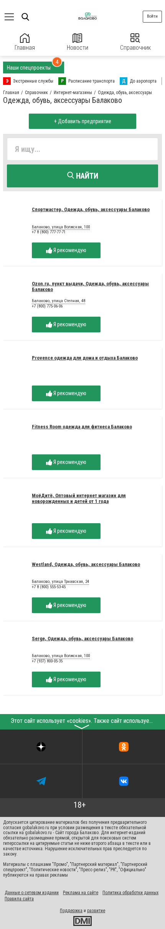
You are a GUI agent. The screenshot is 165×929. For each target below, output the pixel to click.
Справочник (135, 47)
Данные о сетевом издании (32, 892)
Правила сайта (19, 898)
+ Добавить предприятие (82, 121)
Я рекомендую (69, 250)
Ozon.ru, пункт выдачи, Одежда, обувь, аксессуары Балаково (90, 286)
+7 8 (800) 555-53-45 (49, 586)
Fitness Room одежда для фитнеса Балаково (82, 427)
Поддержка (71, 910)
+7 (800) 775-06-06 (47, 306)
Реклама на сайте (80, 892)
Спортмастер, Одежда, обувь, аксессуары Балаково (91, 209)
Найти (86, 176)
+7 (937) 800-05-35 (47, 661)
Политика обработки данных (130, 892)
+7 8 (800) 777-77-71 (49, 231)
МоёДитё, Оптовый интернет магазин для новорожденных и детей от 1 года (79, 498)
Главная (25, 47)
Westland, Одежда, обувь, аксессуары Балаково (86, 564)
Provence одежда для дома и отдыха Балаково (85, 358)
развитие (96, 910)
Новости (77, 47)
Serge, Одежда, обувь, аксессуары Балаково (82, 638)
